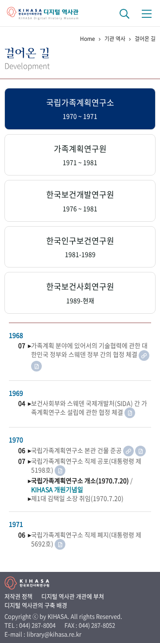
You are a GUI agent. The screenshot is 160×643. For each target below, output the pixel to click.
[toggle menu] (147, 13)
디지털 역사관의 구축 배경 (35, 605)
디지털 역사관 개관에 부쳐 (72, 596)
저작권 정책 (18, 596)
